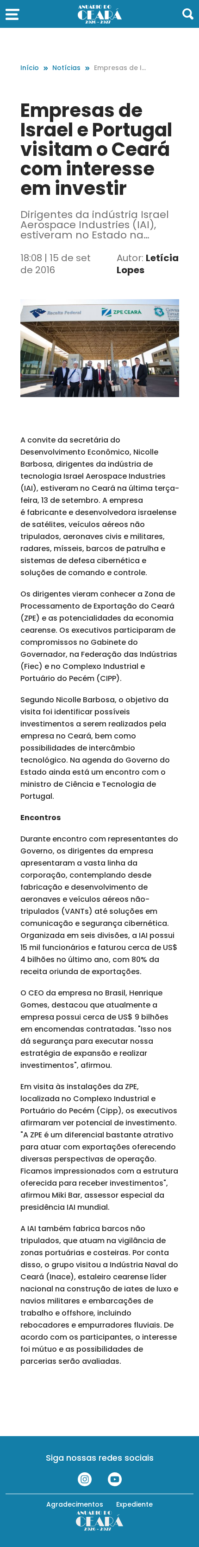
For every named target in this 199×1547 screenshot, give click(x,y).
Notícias (66, 67)
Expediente (134, 1504)
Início (29, 67)
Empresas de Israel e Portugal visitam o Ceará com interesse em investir (119, 68)
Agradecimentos (74, 1504)
